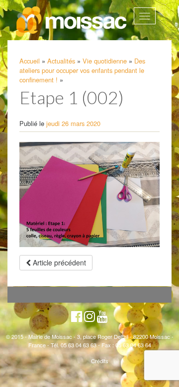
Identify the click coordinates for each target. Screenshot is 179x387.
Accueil (29, 60)
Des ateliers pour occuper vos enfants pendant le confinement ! (82, 70)
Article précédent (58, 262)
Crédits (99, 361)
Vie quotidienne (105, 60)
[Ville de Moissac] (71, 22)
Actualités (61, 60)
